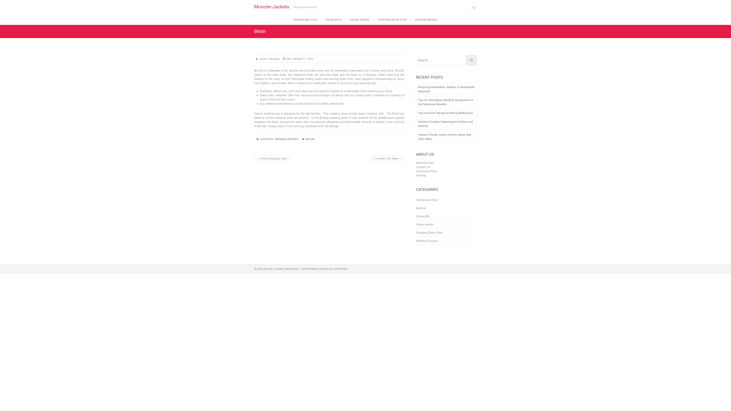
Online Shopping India (271, 158)
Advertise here (425, 163)
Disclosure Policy (426, 171)
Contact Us (423, 167)
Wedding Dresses (426, 19)
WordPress (340, 268)
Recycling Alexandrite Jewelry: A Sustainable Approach (446, 89)
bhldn (310, 139)
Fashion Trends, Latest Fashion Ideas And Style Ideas (444, 137)
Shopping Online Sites (392, 19)
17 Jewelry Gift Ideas (387, 158)
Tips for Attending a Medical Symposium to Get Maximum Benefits (445, 102)
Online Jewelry (360, 19)
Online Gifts (334, 19)
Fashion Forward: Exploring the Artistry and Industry (445, 124)
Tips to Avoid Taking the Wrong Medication (445, 113)
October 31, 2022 (303, 58)
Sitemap (421, 175)
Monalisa (273, 58)
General (420, 208)
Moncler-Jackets (271, 7)
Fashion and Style (305, 19)
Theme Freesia (308, 268)
